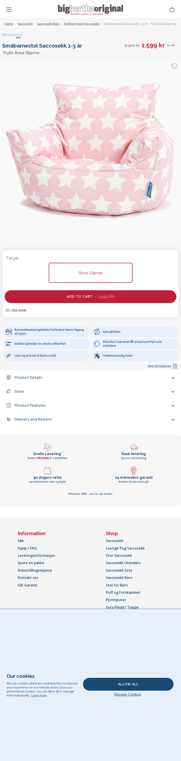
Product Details (28, 377)
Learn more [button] (39, 695)
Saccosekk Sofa (119, 570)
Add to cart (90, 296)
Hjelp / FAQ (27, 548)
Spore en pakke (31, 562)
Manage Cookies (127, 694)
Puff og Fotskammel (123, 592)
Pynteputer (116, 599)
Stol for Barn (117, 585)
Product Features (30, 405)
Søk (21, 540)
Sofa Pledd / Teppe (122, 607)
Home (9, 23)
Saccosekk (115, 540)
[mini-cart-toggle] (172, 9)
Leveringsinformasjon (36, 555)
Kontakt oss (28, 577)
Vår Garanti (27, 585)
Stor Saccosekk (119, 555)
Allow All (128, 684)
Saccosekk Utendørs (123, 562)
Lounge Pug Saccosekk (125, 548)
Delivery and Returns (33, 419)
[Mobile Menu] (9, 9)
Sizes (19, 391)
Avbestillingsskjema (35, 570)
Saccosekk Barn (119, 577)
